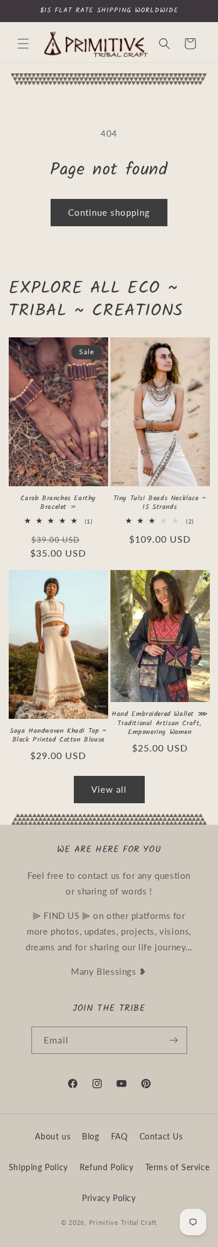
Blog (90, 1136)
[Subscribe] (174, 1040)
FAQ (119, 1136)
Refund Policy (107, 1167)
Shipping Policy (38, 1167)
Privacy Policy (108, 1198)
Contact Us (161, 1136)
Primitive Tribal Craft (123, 1222)
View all (109, 789)
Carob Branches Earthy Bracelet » (58, 503)
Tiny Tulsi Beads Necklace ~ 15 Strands (159, 503)
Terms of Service (177, 1167)
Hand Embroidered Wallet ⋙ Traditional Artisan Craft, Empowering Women (160, 723)
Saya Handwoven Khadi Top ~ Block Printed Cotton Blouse (58, 735)
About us (52, 1136)
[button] (23, 43)
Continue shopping (109, 212)
